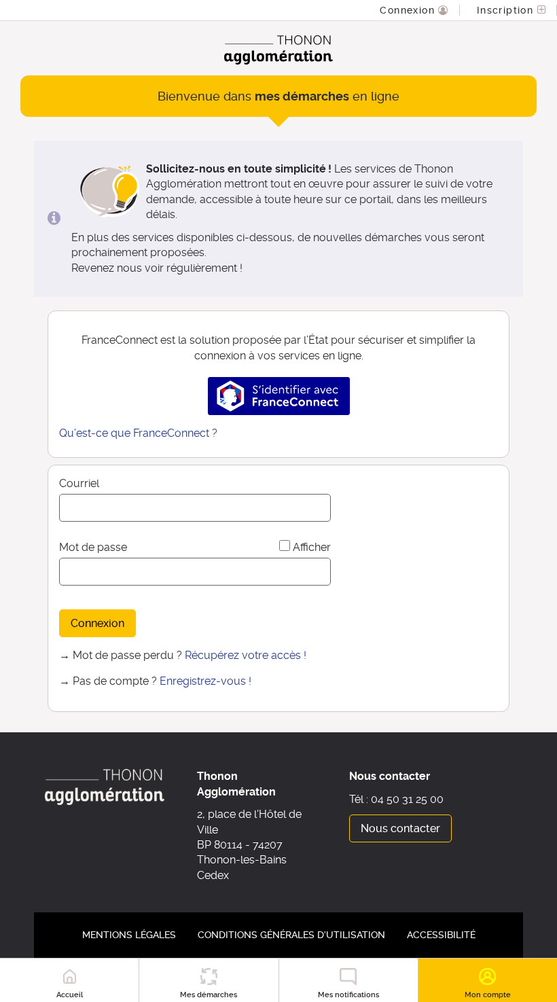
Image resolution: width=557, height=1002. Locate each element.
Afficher (312, 547)
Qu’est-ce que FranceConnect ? (138, 433)
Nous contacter (400, 828)
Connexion (409, 10)
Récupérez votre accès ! (245, 655)
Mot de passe (93, 547)
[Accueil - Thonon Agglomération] (278, 50)
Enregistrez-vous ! (205, 681)
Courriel (79, 483)
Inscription (507, 10)
